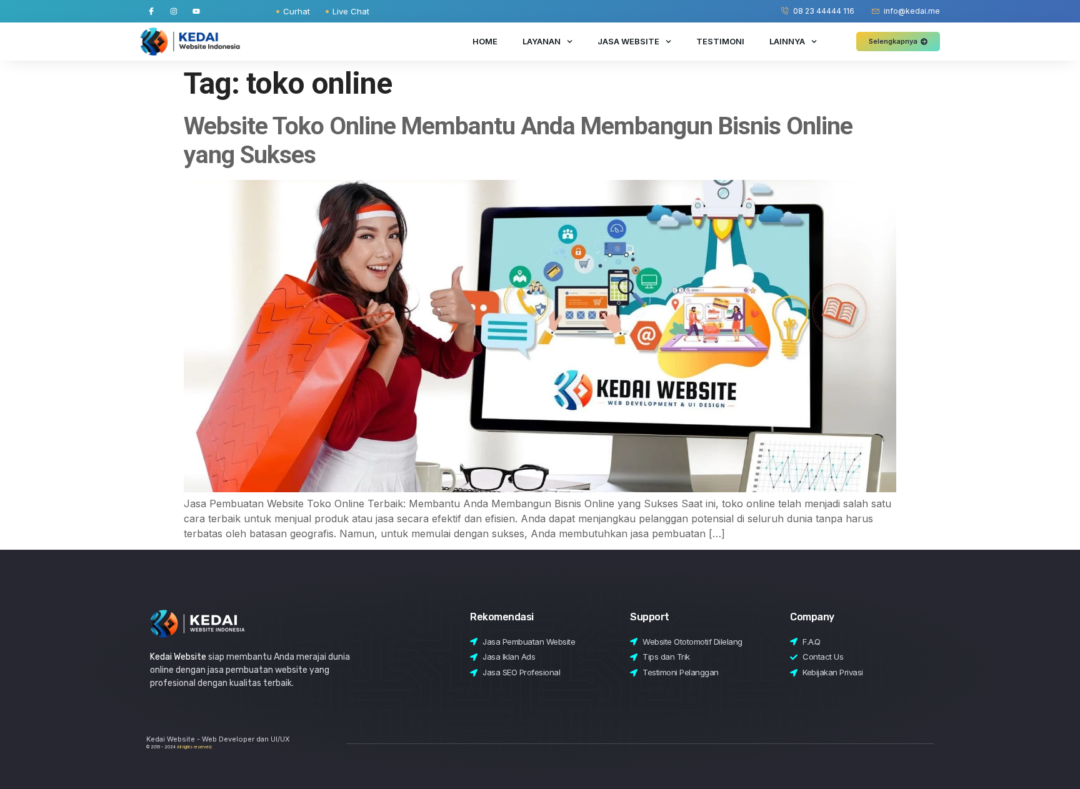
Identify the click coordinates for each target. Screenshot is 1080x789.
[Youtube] (196, 11)
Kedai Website (178, 657)
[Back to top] (1041, 756)
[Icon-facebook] (151, 11)
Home (485, 41)
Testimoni (720, 41)
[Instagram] (173, 11)
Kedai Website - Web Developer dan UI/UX (218, 739)
